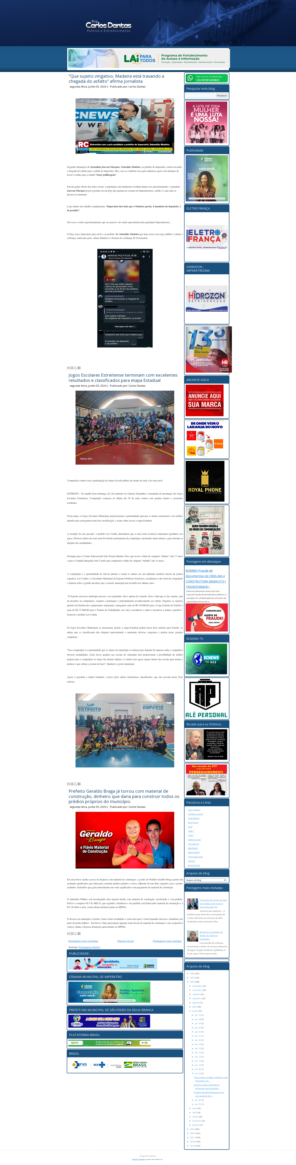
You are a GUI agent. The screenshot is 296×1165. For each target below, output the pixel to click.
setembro (197, 998)
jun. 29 (198, 1015)
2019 (192, 1145)
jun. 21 (198, 1035)
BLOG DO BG (194, 865)
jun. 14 (198, 1052)
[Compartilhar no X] (75, 367)
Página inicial (125, 941)
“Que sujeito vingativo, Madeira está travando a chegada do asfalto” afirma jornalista (116, 78)
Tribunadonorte (195, 856)
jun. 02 (198, 1100)
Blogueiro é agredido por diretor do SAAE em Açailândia (211, 936)
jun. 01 (198, 1104)
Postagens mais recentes (83, 941)
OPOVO (191, 861)
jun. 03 (198, 1073)
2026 (192, 973)
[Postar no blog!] (72, 367)
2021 (192, 1137)
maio (194, 1108)
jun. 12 (198, 1060)
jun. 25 (198, 1027)
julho (194, 1006)
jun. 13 (198, 1056)
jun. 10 (198, 1065)
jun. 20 (198, 1040)
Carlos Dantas (137, 86)
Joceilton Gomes (195, 814)
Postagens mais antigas (167, 941)
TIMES (191, 831)
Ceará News (193, 818)
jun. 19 (198, 1044)
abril (194, 1112)
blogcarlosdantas (148, 1156)
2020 (192, 1141)
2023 (192, 1129)
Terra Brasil (193, 844)
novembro (197, 990)
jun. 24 (198, 1031)
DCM (190, 827)
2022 (192, 1133)
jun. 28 (198, 1019)
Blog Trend (193, 822)
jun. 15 (198, 1048)
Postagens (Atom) (89, 947)
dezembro (197, 986)
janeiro (195, 1125)
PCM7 (190, 835)
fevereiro (197, 1120)
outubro (196, 994)
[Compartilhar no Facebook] (79, 367)
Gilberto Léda (194, 839)
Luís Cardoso (194, 809)
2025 (192, 977)
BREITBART (193, 848)
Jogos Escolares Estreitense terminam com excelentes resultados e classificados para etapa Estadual (123, 377)
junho (195, 1011)
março (195, 1116)
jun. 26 (198, 1023)
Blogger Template (139, 1159)
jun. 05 (198, 1069)
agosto (195, 1002)
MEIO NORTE (194, 852)
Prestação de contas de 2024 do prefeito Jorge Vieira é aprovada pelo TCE (213, 904)
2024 (192, 981)
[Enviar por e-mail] (68, 367)
